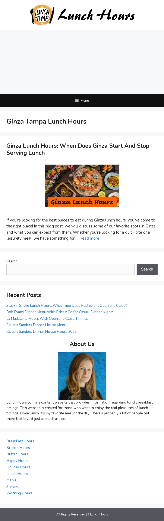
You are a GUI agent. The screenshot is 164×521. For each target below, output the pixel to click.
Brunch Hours (18, 447)
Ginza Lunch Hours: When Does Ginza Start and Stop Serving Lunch (77, 149)
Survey (12, 486)
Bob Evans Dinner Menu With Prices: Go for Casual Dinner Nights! (60, 312)
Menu (11, 480)
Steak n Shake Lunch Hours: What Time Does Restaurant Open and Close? (66, 305)
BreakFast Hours (20, 441)
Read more (89, 238)
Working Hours (19, 493)
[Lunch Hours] (82, 15)
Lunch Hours (17, 473)
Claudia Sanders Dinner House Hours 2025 (41, 331)
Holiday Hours (18, 467)
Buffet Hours (17, 454)
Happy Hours (17, 460)
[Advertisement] (82, 62)
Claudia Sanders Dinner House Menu (36, 325)
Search (12, 261)
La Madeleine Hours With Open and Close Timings (47, 318)
